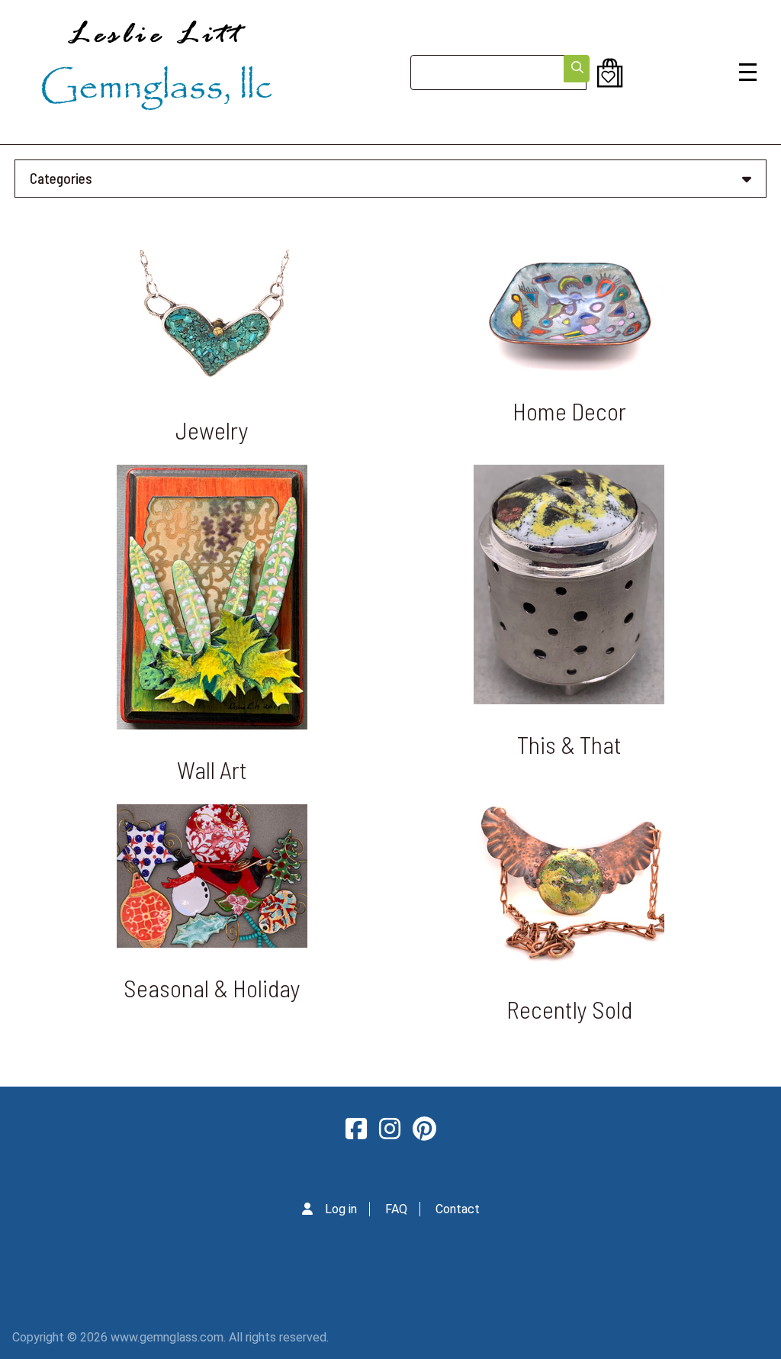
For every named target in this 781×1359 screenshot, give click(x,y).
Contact (457, 1209)
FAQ (396, 1209)
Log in (341, 1209)
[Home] (156, 72)
